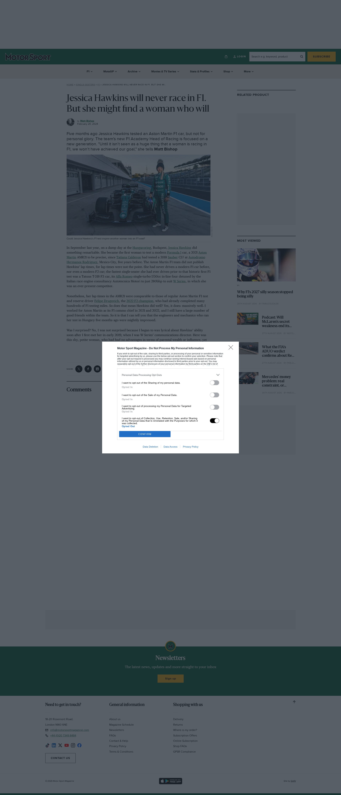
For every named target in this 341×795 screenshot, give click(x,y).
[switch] (214, 382)
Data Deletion (150, 446)
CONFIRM (144, 434)
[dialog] (170, 397)
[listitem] (170, 375)
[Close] (232, 348)
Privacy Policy (190, 446)
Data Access (170, 446)
